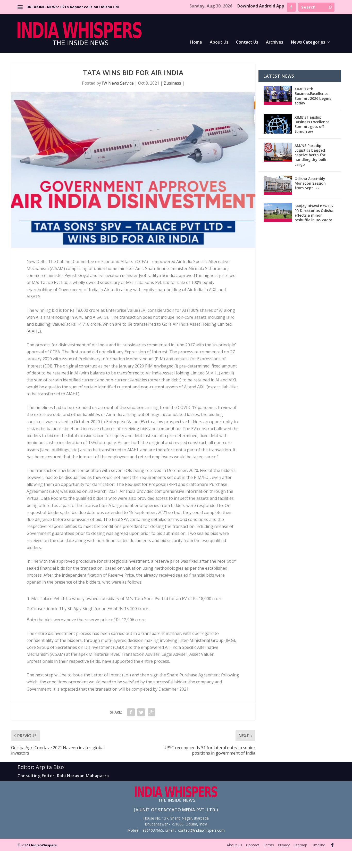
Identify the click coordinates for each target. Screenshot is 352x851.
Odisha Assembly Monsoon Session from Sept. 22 (310, 183)
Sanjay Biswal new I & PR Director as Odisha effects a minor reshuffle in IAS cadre (314, 213)
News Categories (308, 42)
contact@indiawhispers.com (201, 830)
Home (196, 42)
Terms (268, 844)
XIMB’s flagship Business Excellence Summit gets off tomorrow (312, 124)
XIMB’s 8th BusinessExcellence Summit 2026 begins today (313, 95)
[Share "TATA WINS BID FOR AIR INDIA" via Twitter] (141, 712)
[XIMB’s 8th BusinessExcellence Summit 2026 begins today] (278, 95)
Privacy (284, 844)
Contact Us (247, 42)
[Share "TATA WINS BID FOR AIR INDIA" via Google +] (151, 712)
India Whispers (44, 845)
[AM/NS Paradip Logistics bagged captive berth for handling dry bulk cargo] (278, 152)
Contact (252, 844)
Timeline (318, 844)
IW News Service (118, 83)
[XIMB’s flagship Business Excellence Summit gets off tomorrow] (278, 124)
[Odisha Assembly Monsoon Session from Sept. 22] (278, 185)
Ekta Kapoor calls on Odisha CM (89, 6)
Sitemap (300, 844)
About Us (219, 42)
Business (172, 83)
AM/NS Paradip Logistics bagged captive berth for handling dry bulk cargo (310, 155)
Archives (274, 42)
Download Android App (260, 6)
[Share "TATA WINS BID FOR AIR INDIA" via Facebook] (131, 712)
